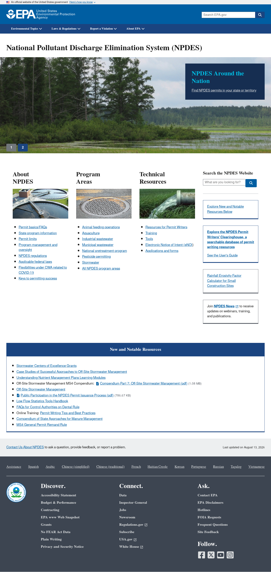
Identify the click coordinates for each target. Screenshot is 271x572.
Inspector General (133, 503)
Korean (179, 466)
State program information (38, 233)
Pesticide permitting (96, 256)
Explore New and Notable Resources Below (225, 209)
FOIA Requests (209, 517)
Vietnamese (256, 466)
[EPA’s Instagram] (230, 555)
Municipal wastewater (97, 245)
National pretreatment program (104, 251)
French (136, 466)
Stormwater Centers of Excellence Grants (46, 365)
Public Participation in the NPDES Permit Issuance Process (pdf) (67, 395)
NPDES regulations (33, 255)
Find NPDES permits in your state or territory (224, 90)
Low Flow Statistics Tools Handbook (42, 401)
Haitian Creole (158, 466)
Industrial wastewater (97, 239)
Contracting (50, 510)
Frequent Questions (213, 525)
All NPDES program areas (101, 268)
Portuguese (198, 466)
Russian (218, 466)
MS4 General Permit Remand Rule (41, 424)
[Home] (41, 14)
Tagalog (236, 466)
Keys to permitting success (38, 278)
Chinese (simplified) (75, 466)
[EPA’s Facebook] (202, 555)
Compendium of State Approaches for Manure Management (59, 418)
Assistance (13, 466)
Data (123, 495)
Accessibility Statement (58, 495)
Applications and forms (161, 251)
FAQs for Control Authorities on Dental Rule (47, 407)
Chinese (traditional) (110, 466)
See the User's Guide (222, 255)
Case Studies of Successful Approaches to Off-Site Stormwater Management (71, 371)
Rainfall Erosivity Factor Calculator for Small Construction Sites (224, 280)
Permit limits (28, 239)
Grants (46, 525)
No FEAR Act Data (55, 532)
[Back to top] (260, 561)
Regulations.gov (131, 525)
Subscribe (126, 532)
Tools (149, 239)
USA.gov (126, 539)
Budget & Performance (58, 503)
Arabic (50, 466)
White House (129, 547)
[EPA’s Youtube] (221, 555)
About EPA (133, 29)
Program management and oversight (38, 247)
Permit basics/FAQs (33, 227)
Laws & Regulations (64, 29)
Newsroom (127, 517)
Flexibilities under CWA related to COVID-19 (43, 270)
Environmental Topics (24, 29)
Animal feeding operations (101, 227)
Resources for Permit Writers (166, 227)
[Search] (260, 15)
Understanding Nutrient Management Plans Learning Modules (61, 377)
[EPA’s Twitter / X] (211, 555)
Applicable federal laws (35, 261)
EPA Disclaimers (210, 503)
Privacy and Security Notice (62, 547)
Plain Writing (51, 539)
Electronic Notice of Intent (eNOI (168, 245)
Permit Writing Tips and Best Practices (67, 413)
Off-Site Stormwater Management (40, 389)
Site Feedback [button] (208, 532)
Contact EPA (208, 495)
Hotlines (204, 510)
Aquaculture (91, 233)
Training (151, 233)
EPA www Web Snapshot (60, 517)
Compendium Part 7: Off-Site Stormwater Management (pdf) (143, 383)
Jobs (122, 510)
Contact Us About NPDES (25, 447)
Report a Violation (101, 29)
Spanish (33, 466)
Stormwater (90, 262)
